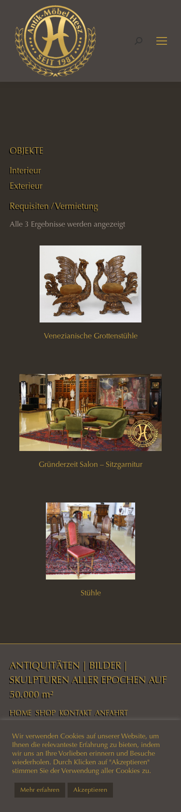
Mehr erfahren (39, 790)
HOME (21, 713)
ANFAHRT (111, 713)
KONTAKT (75, 713)
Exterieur (26, 185)
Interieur (25, 170)
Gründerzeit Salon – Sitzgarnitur (90, 464)
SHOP (46, 713)
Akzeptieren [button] (90, 790)
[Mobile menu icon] (161, 41)
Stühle (91, 592)
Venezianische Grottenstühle (91, 335)
